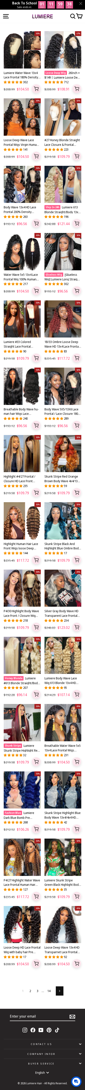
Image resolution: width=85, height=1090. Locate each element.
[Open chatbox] (76, 1081)
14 (48, 991)
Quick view (36, 88)
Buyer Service (41, 1063)
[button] (13, 82)
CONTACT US (41, 1044)
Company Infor (41, 1054)
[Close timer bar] (80, 3)
